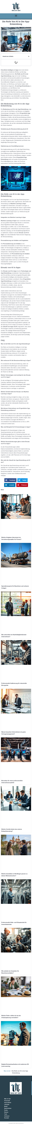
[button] (16, 15)
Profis (6, 1110)
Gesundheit (7, 1102)
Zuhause (6, 1116)
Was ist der (7, 1071)
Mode (6, 1106)
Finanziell (7, 1100)
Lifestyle (6, 1104)
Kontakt (6, 1118)
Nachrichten (7, 1108)
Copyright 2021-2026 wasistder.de (16, 1123)
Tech (5, 1114)
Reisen (6, 1112)
